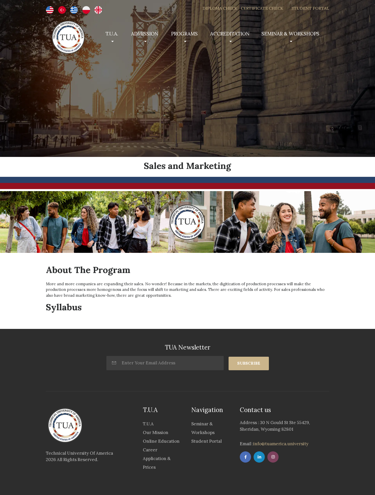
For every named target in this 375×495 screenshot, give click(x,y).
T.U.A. (112, 34)
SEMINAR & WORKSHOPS (290, 34)
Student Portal (206, 441)
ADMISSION (144, 34)
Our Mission (155, 432)
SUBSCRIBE (248, 363)
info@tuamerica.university (280, 444)
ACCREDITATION (229, 34)
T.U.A (148, 424)
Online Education (161, 441)
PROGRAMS (184, 34)
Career (150, 450)
